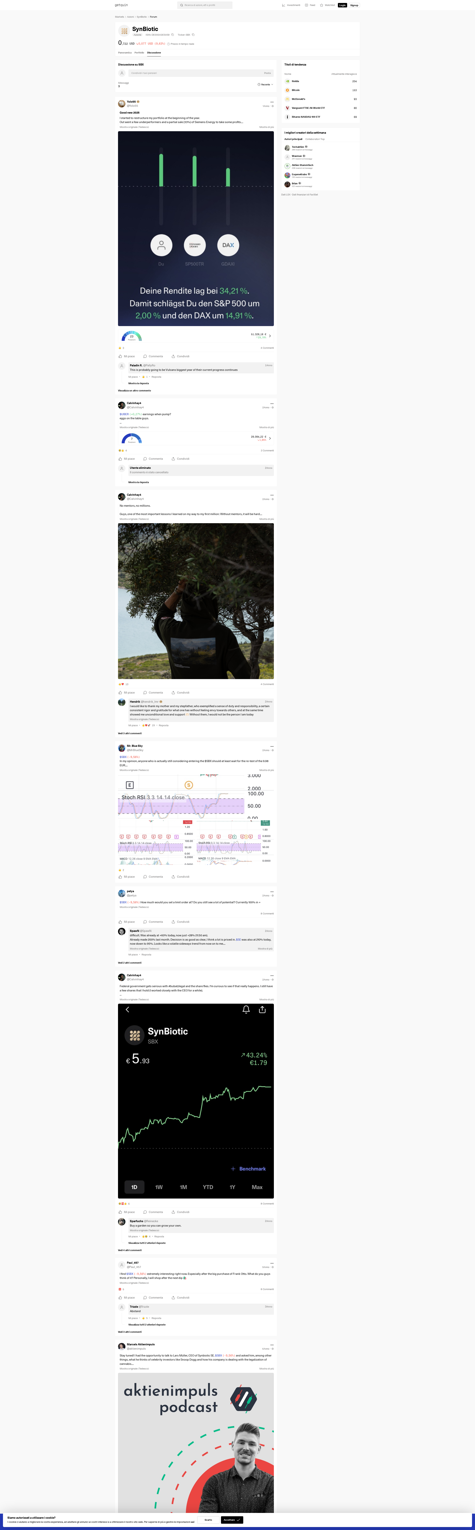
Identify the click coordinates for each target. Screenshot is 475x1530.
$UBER (131, 414)
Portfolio (139, 52)
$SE (238, 939)
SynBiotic (142, 16)
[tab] (293, 139)
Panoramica (125, 52)
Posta (267, 72)
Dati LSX (285, 194)
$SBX (130, 757)
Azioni (130, 16)
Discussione (154, 52)
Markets (119, 16)
